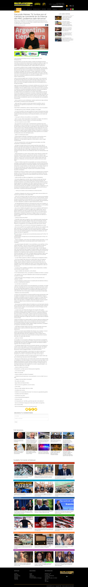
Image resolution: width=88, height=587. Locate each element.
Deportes (44, 9)
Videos (30, 574)
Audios (30, 573)
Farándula (54, 9)
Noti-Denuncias (32, 576)
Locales (24, 9)
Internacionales (36, 9)
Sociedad (49, 9)
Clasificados (61, 9)
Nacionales (29, 9)
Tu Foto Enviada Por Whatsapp (35, 577)
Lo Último (19, 9)
